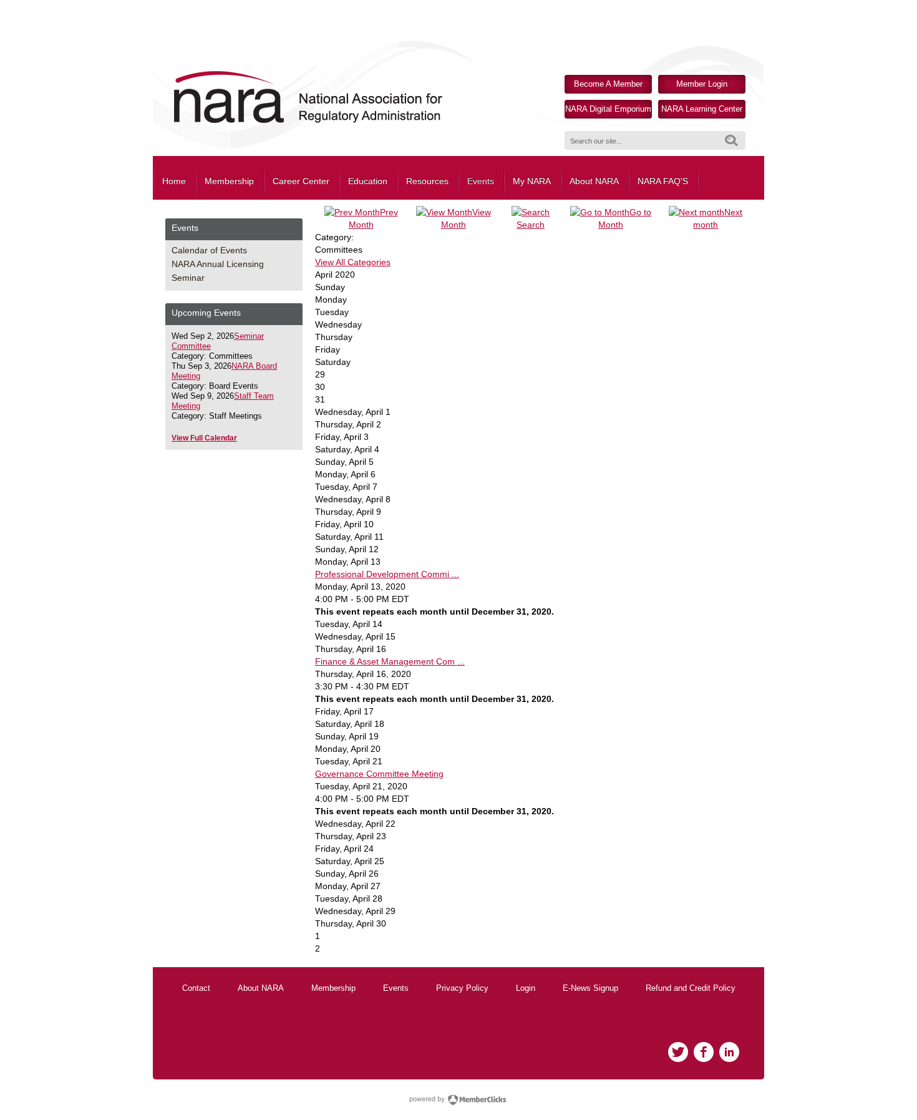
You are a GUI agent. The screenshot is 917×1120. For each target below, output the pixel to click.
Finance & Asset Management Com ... (390, 661)
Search (731, 140)
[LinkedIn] (729, 1052)
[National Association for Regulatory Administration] (308, 122)
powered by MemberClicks (458, 1100)
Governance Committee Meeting (379, 774)
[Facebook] (704, 1052)
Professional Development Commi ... (387, 574)
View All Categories (353, 262)
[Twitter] (678, 1052)
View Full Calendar (204, 438)
